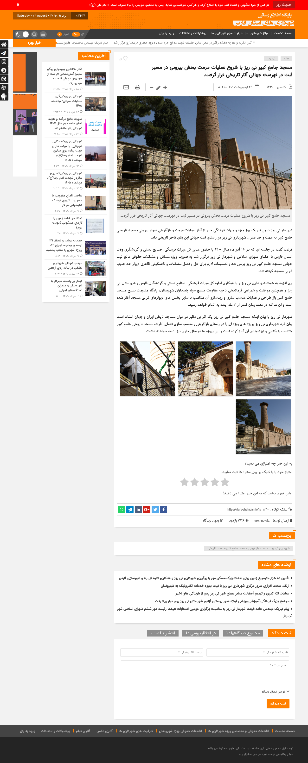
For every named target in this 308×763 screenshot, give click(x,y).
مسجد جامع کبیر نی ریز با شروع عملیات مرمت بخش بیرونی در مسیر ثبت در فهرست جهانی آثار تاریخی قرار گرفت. (222, 71)
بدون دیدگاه (211, 520)
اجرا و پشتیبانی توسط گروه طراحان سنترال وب (266, 754)
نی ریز (271, 58)
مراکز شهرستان (259, 33)
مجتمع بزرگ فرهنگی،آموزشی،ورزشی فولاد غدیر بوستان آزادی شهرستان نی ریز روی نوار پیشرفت (222, 601)
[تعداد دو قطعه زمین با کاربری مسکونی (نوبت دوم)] (76, 226)
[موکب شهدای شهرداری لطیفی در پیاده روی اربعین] (76, 268)
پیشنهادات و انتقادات (193, 33)
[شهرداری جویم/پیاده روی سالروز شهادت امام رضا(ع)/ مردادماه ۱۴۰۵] (76, 181)
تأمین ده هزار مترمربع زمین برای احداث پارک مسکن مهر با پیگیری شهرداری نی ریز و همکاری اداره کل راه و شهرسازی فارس (204, 578)
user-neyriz (262, 520)
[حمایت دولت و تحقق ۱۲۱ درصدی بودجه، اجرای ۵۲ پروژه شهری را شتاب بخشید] (76, 248)
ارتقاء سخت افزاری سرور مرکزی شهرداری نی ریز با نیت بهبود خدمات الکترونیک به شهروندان (225, 585)
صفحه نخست (283, 33)
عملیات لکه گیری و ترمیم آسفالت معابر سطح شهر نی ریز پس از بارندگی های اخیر (232, 593)
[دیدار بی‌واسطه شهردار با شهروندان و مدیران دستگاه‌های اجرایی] (76, 288)
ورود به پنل (166, 33)
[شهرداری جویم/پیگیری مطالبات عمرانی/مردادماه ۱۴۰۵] (76, 104)
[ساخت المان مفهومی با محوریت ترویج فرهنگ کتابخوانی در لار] (76, 203)
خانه (286, 58)
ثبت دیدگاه (278, 703)
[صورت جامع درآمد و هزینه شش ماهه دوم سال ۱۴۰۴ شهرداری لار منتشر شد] (76, 126)
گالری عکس (104, 731)
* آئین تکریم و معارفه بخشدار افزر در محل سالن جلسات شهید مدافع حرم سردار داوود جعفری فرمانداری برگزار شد (220, 42)
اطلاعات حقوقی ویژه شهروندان (180, 731)
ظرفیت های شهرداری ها (227, 33)
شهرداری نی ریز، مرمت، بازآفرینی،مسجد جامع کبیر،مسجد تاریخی (248, 548)
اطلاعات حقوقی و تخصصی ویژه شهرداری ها (238, 731)
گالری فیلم (83, 731)
